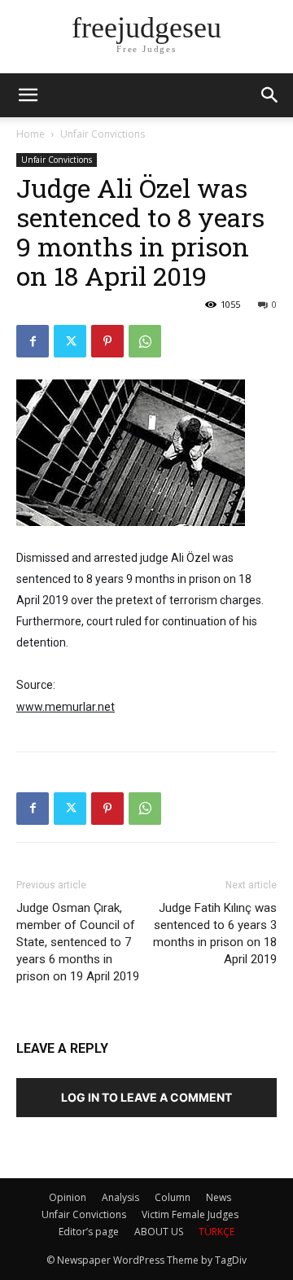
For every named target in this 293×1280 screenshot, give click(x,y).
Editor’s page (89, 1231)
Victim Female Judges (190, 1214)
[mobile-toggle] (28, 95)
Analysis (120, 1197)
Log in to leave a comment (146, 1097)
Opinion (67, 1197)
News (218, 1197)
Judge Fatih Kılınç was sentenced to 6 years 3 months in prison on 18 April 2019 (215, 934)
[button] (270, 95)
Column (172, 1197)
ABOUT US (158, 1231)
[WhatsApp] (145, 341)
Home (30, 134)
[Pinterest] (107, 341)
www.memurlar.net (65, 706)
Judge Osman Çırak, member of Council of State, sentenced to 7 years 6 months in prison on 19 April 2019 (77, 942)
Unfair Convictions (102, 134)
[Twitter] (70, 341)
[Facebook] (32, 341)
